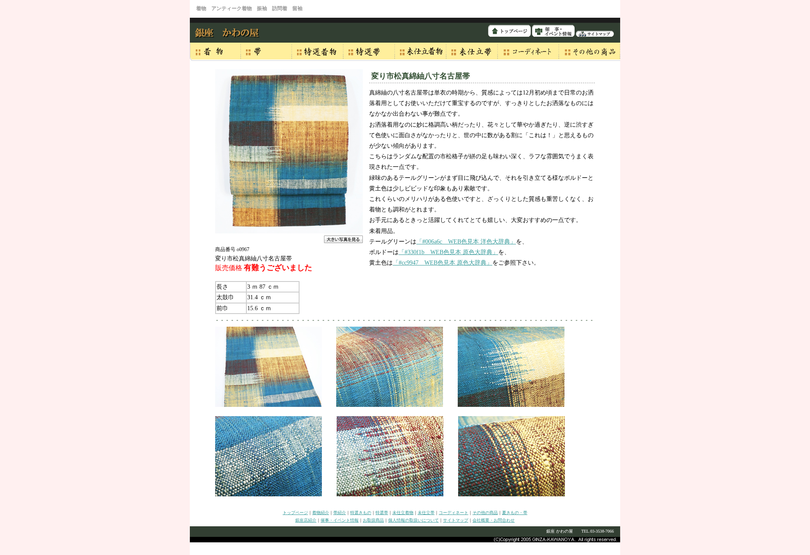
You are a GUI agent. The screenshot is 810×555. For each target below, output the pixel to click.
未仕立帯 (426, 512)
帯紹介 (339, 512)
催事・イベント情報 (340, 520)
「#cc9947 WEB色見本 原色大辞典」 (442, 263)
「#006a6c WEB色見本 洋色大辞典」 (466, 241)
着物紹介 (320, 512)
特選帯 (381, 512)
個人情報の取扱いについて (413, 520)
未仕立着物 (402, 512)
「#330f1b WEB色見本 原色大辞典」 (448, 252)
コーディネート (453, 512)
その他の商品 (485, 512)
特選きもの (360, 512)
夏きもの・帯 (514, 512)
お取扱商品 (373, 520)
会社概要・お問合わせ (493, 520)
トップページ (295, 512)
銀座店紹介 (305, 520)
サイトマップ (455, 520)
